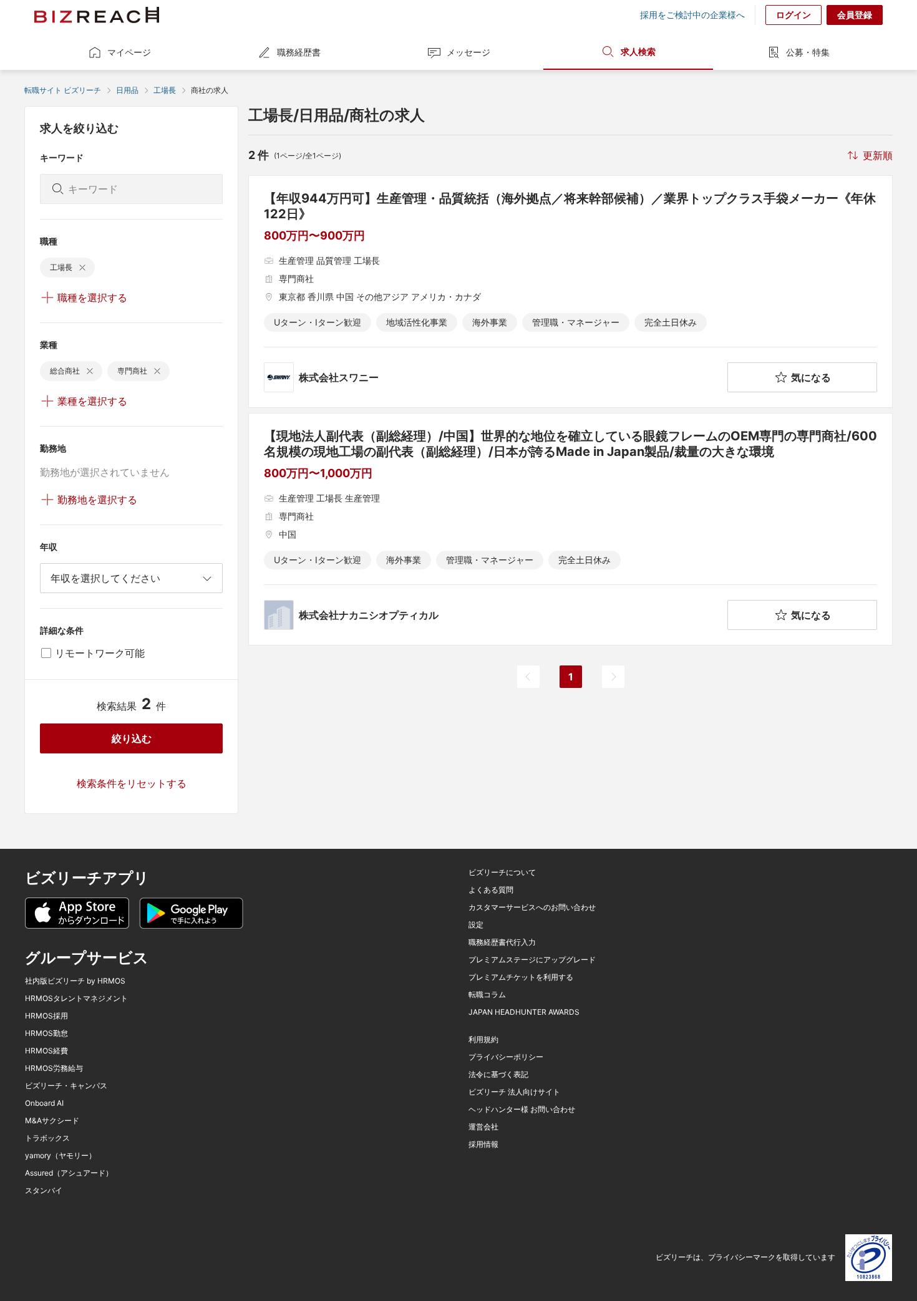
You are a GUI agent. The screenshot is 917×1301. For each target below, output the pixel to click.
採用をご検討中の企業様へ (692, 15)
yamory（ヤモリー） (60, 1155)
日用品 (127, 90)
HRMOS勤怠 (46, 1033)
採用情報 (483, 1144)
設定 (475, 925)
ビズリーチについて (502, 872)
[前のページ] (528, 676)
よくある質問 (490, 890)
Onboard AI (44, 1103)
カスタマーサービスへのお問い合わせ (532, 907)
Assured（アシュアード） (69, 1173)
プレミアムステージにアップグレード (532, 960)
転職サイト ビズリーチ (62, 90)
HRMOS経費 (46, 1051)
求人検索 (638, 51)
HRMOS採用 (46, 1016)
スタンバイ (43, 1190)
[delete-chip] (82, 267)
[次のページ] (613, 676)
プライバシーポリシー (505, 1057)
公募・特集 (808, 52)
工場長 (164, 90)
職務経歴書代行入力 (502, 942)
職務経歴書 (299, 52)
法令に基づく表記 (498, 1074)
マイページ (129, 52)
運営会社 (483, 1127)
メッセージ (468, 52)
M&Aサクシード (52, 1120)
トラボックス (47, 1138)
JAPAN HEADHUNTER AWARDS (524, 1012)
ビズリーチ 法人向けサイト (514, 1092)
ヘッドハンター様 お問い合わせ (521, 1109)
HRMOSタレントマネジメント (76, 998)
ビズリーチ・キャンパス (66, 1086)
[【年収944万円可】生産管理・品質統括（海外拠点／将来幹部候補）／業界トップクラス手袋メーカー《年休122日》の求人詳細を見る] (570, 291)
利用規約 (483, 1039)
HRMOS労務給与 (54, 1068)
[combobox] (131, 578)
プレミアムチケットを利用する (520, 977)
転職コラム (487, 995)
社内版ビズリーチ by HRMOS (75, 981)
